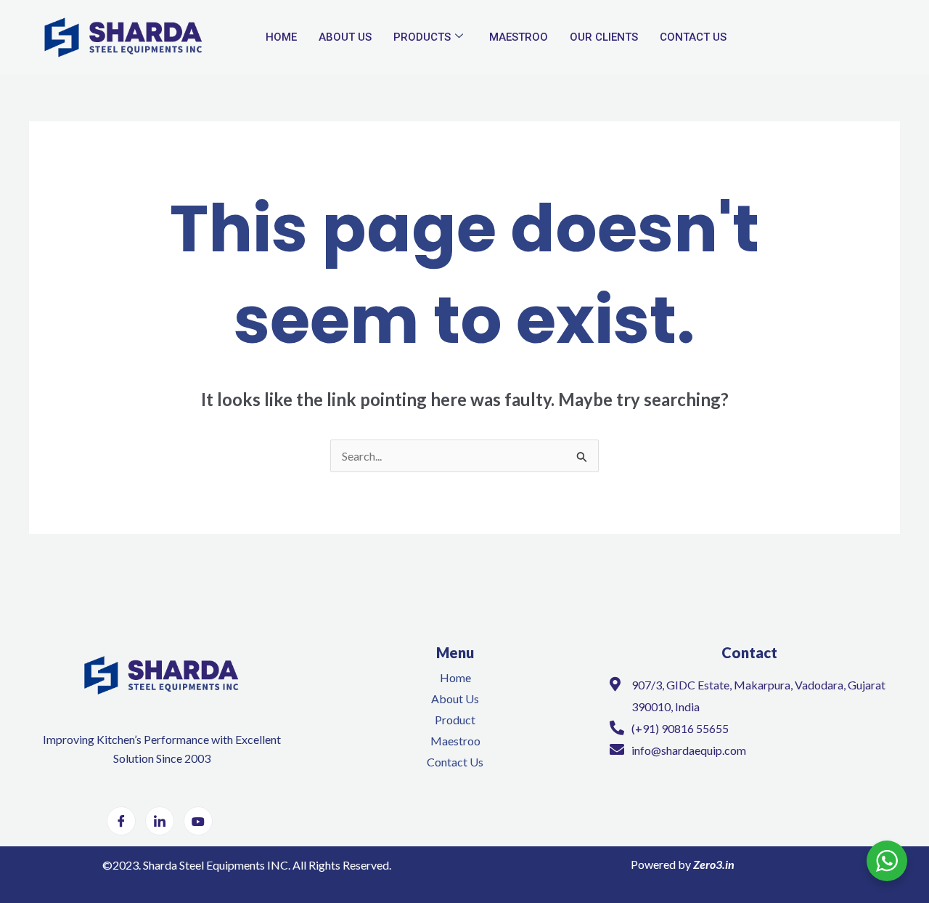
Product (455, 719)
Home (281, 37)
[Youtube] (198, 820)
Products (422, 37)
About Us (345, 37)
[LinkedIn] (159, 820)
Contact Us (693, 37)
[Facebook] (121, 820)
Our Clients (604, 37)
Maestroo (518, 37)
